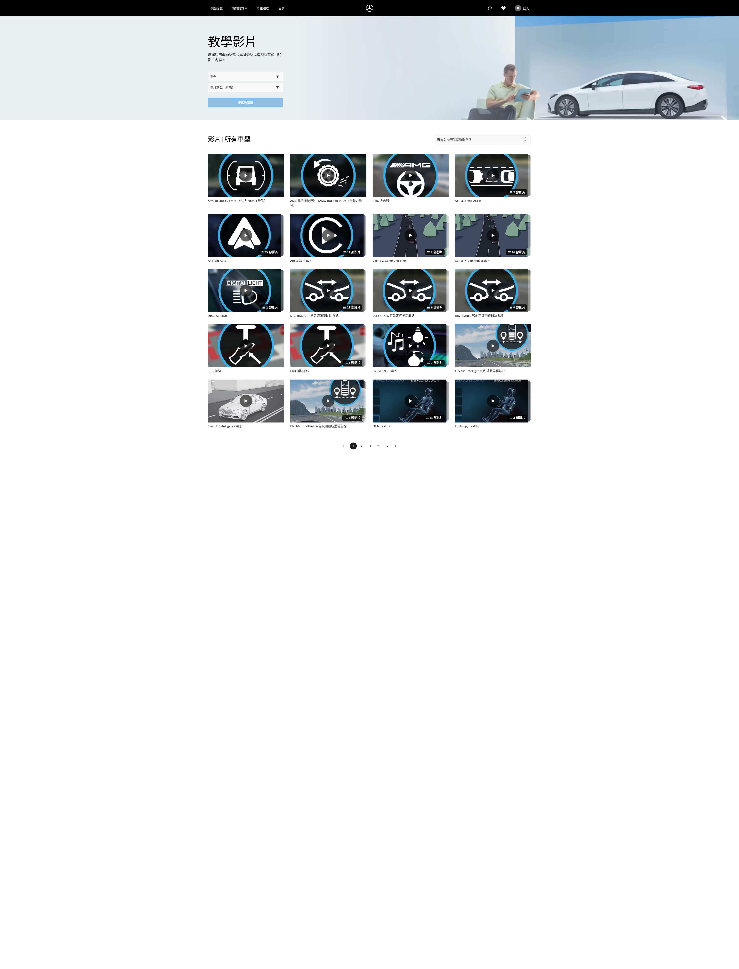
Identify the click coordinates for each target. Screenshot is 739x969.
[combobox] (245, 76)
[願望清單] (503, 8)
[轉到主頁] (369, 8)
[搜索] (490, 8)
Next (395, 446)
